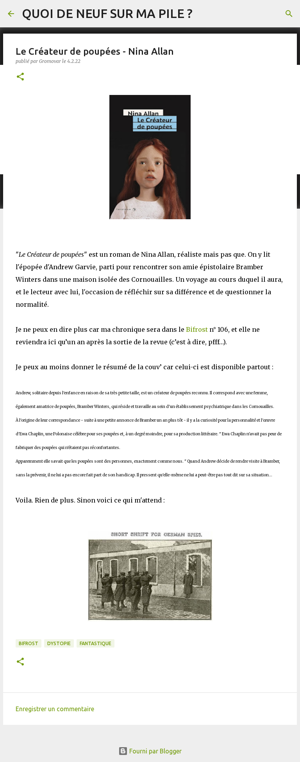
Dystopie (59, 643)
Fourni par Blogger (155, 751)
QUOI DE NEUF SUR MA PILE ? (107, 13)
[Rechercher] (289, 13)
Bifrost (197, 329)
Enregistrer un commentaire (55, 708)
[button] (20, 77)
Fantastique (95, 643)
